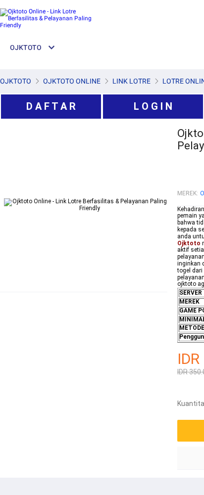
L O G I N (153, 106)
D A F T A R (51, 106)
